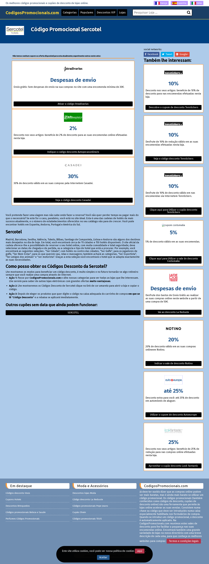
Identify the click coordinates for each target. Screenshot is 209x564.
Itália (199, 3)
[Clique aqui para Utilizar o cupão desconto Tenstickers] (174, 175)
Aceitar (103, 557)
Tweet (168, 54)
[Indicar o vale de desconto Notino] (174, 328)
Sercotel (73, 312)
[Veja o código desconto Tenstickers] (174, 124)
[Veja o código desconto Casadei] (73, 165)
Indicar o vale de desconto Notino (173, 363)
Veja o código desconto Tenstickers (173, 158)
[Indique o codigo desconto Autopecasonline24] (73, 117)
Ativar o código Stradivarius (73, 103)
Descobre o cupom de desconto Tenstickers (173, 107)
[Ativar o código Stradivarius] (73, 69)
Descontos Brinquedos (18, 505)
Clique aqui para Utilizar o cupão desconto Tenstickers (173, 211)
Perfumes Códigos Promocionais (22, 518)
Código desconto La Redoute (88, 499)
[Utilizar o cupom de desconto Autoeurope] (174, 380)
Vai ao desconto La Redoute (173, 312)
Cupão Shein (79, 512)
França (163, 3)
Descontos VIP (106, 12)
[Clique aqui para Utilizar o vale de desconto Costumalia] (174, 225)
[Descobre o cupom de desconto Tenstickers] (174, 72)
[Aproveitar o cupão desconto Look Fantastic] (174, 431)
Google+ (183, 54)
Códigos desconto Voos (18, 493)
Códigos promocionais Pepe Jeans (90, 505)
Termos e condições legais (184, 541)
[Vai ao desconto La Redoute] (174, 277)
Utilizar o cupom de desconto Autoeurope (173, 414)
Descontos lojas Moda (84, 493)
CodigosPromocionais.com (32, 12)
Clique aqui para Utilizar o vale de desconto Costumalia (173, 259)
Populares (86, 12)
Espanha (181, 3)
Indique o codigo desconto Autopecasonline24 (73, 151)
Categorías (70, 12)
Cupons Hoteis (13, 499)
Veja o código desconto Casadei (73, 200)
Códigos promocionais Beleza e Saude (26, 512)
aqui (139, 551)
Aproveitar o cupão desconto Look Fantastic (173, 465)
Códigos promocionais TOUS (87, 518)
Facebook (152, 54)
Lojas (122, 12)
